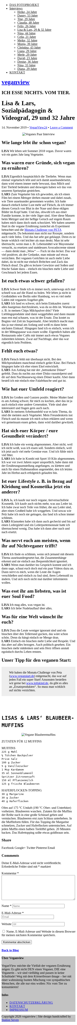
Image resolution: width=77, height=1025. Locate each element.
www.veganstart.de (22, 676)
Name (6, 906)
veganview (16, 81)
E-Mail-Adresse (13, 913)
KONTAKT (17, 1006)
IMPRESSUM (18, 1009)
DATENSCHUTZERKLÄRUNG (31, 1002)
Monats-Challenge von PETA (42, 229)
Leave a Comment (61, 127)
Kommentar (10, 873)
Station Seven (10, 1020)
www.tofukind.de (37, 683)
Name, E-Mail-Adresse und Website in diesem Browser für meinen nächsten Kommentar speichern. (38, 933)
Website (6, 924)
